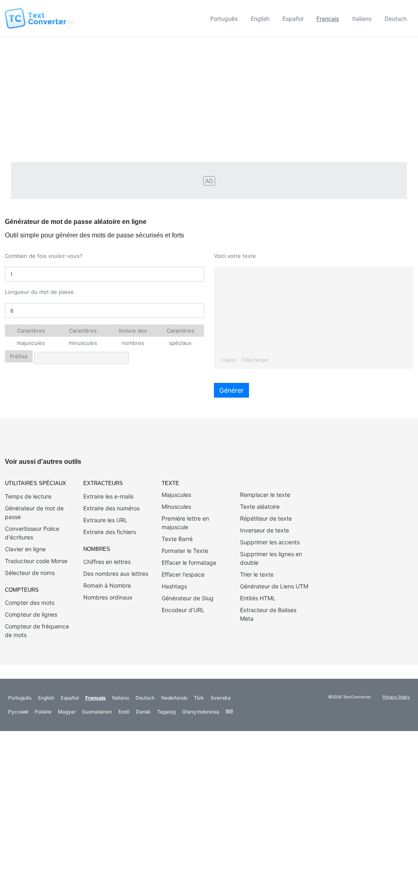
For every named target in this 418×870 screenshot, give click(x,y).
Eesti (123, 712)
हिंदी (229, 712)
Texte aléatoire (260, 506)
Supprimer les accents (270, 542)
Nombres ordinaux (108, 597)
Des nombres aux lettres (115, 573)
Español (292, 18)
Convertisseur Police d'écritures (32, 533)
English (260, 18)
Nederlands (174, 698)
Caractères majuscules (31, 332)
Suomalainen (97, 712)
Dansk (143, 712)
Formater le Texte (185, 550)
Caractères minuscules (83, 332)
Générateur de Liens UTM (274, 586)
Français (327, 18)
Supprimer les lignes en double (271, 558)
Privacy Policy (396, 696)
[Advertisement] (209, 98)
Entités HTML (258, 598)
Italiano (361, 18)
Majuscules (176, 494)
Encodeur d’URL (183, 609)
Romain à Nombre (107, 585)
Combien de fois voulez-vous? (43, 256)
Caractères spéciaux (180, 332)
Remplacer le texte (265, 494)
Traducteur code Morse (36, 560)
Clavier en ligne (25, 549)
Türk (199, 698)
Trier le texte (256, 574)
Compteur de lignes (31, 614)
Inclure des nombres (133, 332)
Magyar (67, 712)
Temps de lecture (28, 496)
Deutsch (396, 18)
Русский (18, 712)
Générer (231, 390)
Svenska (221, 698)
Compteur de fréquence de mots (37, 630)
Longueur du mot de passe (39, 292)
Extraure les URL (105, 520)
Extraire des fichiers (109, 531)
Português (224, 18)
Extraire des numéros (111, 508)
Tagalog (166, 712)
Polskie (43, 712)
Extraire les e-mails (108, 496)
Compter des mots (29, 602)
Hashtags (174, 586)
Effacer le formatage (189, 562)
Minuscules (176, 506)
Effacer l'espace (183, 574)
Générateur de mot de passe (34, 512)
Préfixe (19, 356)
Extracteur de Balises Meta (268, 614)
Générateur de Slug (187, 598)
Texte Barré (177, 538)
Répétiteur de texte (266, 518)
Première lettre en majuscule (185, 522)
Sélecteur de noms (30, 572)
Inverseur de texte (264, 530)
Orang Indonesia (200, 712)
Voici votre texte (235, 256)
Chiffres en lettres (107, 561)
